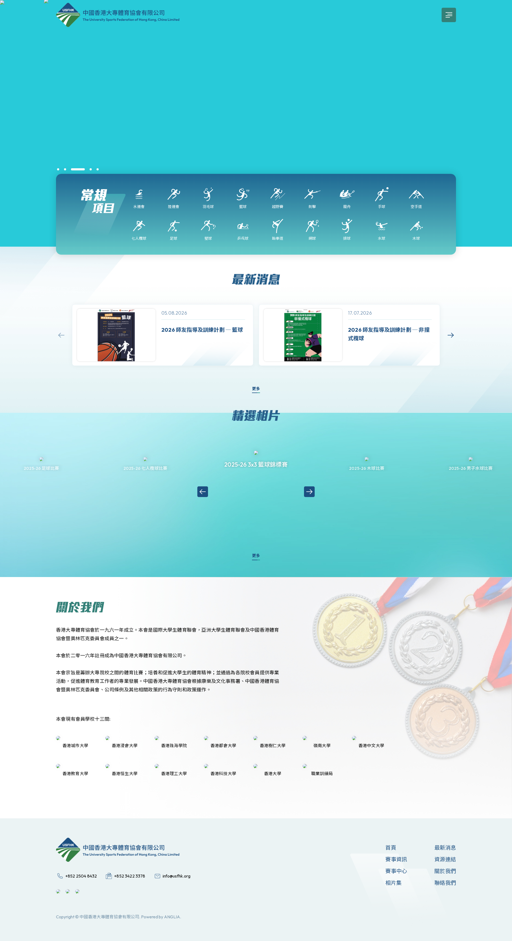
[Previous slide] (61, 335)
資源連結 (445, 859)
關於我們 (445, 871)
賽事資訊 (396, 859)
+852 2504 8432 (81, 876)
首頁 (390, 847)
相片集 (393, 882)
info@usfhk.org (176, 876)
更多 (256, 388)
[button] (58, 169)
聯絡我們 (445, 882)
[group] (162, 335)
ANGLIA (172, 916)
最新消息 (445, 847)
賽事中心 (396, 871)
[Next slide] (450, 335)
